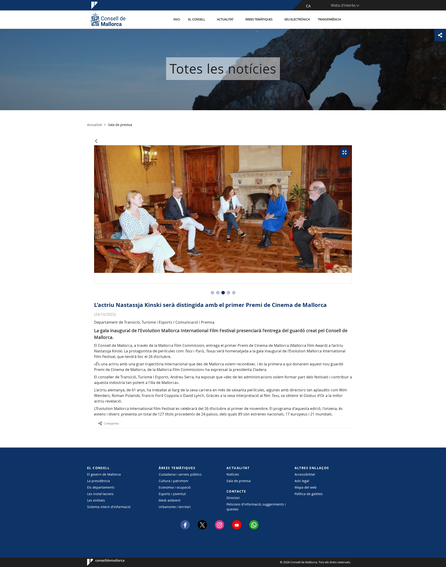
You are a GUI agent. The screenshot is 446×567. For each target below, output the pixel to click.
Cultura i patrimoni (173, 481)
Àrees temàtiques (258, 19)
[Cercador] (349, 19)
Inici (176, 19)
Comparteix (111, 423)
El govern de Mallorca (104, 474)
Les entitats (96, 500)
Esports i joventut (172, 494)
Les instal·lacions (100, 494)
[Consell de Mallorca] (108, 19)
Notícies (232, 474)
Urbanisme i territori (175, 507)
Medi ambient (169, 500)
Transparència (329, 19)
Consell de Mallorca (101, 562)
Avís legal (302, 481)
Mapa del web (306, 487)
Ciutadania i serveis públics (180, 474)
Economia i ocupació (174, 487)
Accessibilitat (305, 474)
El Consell (196, 19)
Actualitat (225, 19)
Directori (233, 498)
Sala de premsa (238, 481)
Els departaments (101, 487)
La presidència (98, 481)
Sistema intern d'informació (108, 507)
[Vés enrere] (96, 141)
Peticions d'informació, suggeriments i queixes (256, 506)
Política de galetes (309, 494)
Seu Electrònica (297, 19)
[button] (212, 292)
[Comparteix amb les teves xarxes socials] (440, 35)
